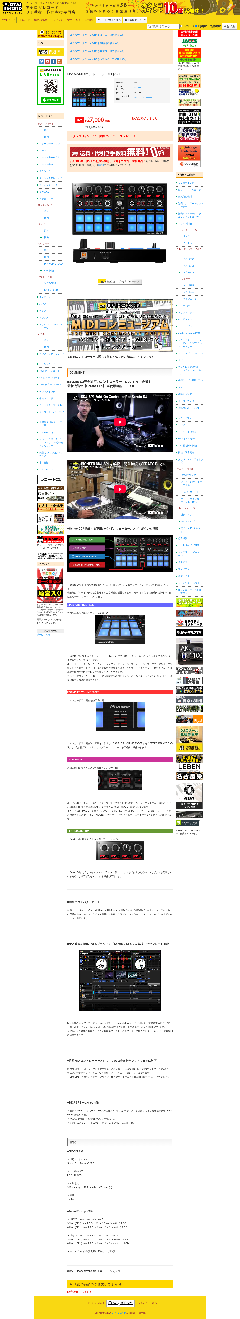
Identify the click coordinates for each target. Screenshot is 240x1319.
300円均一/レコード (49, 371)
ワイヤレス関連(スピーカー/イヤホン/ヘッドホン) (190, 370)
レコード (188, 26)
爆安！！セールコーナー (190, 189)
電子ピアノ (184, 569)
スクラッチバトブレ (49, 143)
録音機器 (182, 538)
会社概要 (88, 19)
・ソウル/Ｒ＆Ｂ (50, 283)
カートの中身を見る (110, 20)
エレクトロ (45, 297)
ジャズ (42, 150)
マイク (181, 387)
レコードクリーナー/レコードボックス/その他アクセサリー (51, 442)
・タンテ (185, 236)
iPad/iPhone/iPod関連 (189, 333)
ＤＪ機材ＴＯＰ (186, 182)
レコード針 (184, 305)
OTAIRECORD (119, 1313)
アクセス (92, 1303)
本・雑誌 (43, 462)
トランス (43, 317)
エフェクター (185, 576)
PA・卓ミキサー (186, 438)
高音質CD (44, 192)
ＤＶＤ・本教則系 (187, 431)
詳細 (101, 165)
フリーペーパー (47, 469)
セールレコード (47, 364)
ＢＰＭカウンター (187, 401)
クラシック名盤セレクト (51, 178)
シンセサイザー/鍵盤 (188, 545)
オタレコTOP (8, 19)
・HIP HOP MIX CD (52, 263)
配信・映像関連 (186, 452)
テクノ (42, 310)
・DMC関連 (48, 270)
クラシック (45, 171)
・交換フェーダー (190, 298)
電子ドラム (184, 562)
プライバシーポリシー (148, 1303)
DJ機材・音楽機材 (209, 26)
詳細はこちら (43, 634)
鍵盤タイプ (186, 514)
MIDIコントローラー (143, 98)
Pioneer (137, 87)
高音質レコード (47, 198)
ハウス (42, 303)
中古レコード (46, 398)
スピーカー (184, 360)
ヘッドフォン (185, 319)
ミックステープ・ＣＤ (50, 405)
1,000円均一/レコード (50, 384)
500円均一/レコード (49, 377)
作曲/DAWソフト (189, 475)
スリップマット (186, 312)
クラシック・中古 (48, 185)
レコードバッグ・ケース (190, 353)
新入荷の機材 (185, 196)
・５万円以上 (187, 265)
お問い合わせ (73, 19)
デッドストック (47, 391)
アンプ (181, 425)
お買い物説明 (40, 19)
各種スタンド (185, 394)
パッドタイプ (187, 521)
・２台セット (187, 243)
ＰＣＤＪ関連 (185, 223)
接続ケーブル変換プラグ (190, 380)
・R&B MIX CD (50, 290)
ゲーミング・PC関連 (189, 583)
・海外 (45, 129)
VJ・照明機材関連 (187, 445)
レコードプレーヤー (188, 418)
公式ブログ (57, 19)
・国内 (45, 136)
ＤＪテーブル (185, 326)
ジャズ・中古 (46, 164)
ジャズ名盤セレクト (49, 157)
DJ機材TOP (24, 19)
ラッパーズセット (190, 492)
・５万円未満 (187, 258)
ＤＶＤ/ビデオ (46, 432)
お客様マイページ (136, 20)
